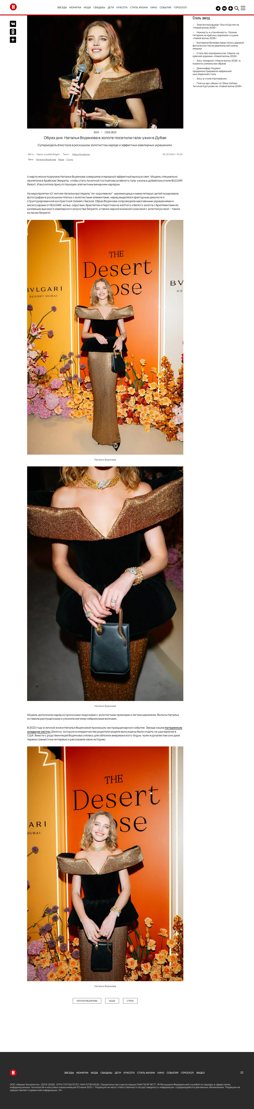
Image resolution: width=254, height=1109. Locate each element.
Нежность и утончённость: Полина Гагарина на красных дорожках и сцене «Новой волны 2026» (215, 35)
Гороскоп (180, 7)
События (165, 7)
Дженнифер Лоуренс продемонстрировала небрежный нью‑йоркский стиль (212, 71)
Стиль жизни (139, 7)
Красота (122, 7)
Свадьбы (99, 7)
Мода (87, 7)
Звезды (62, 7)
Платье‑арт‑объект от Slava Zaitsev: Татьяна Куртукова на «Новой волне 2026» (217, 85)
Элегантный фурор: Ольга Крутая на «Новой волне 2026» (216, 26)
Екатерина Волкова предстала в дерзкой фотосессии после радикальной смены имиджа (218, 45)
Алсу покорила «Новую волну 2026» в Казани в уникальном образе (217, 62)
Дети (111, 7)
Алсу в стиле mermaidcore (212, 78)
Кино (153, 7)
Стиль (69, 159)
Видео (200, 1072)
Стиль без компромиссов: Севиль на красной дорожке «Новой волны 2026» (216, 54)
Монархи (75, 7)
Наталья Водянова (46, 159)
